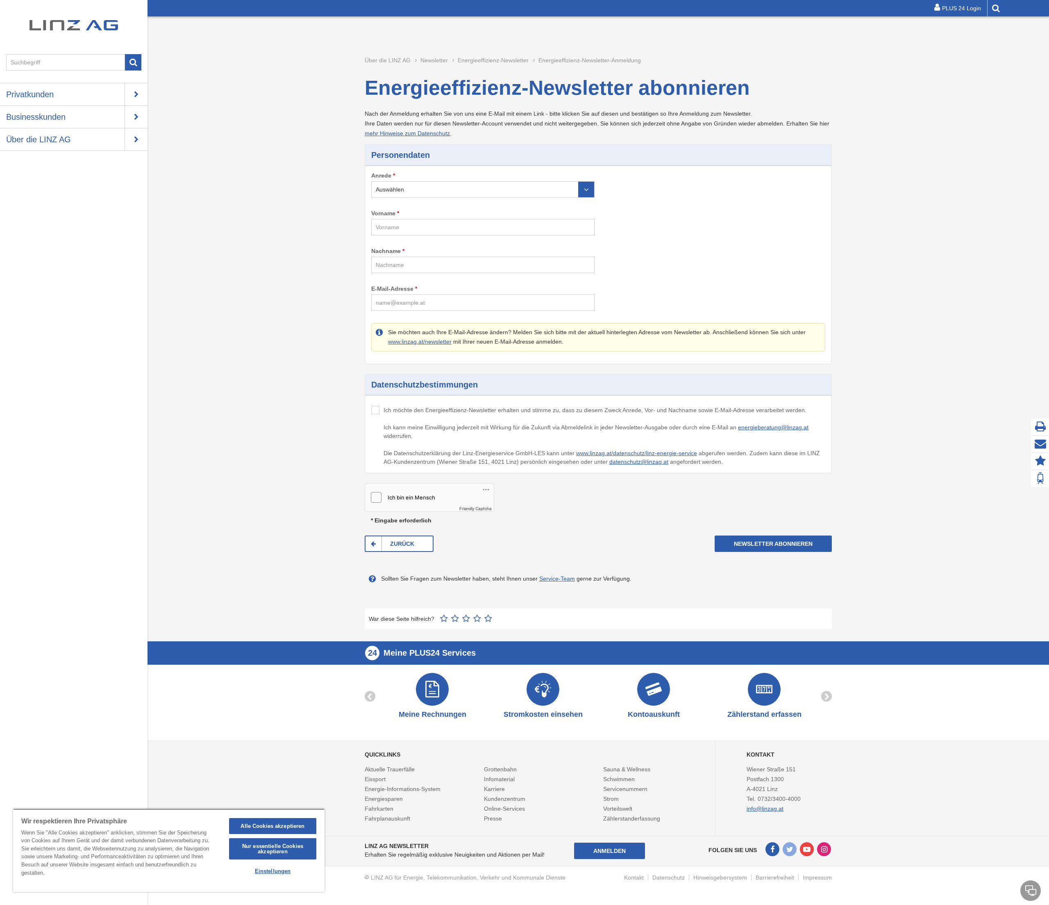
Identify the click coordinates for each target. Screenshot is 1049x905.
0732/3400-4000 (779, 799)
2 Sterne (455, 618)
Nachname (386, 251)
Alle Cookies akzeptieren (272, 826)
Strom (611, 799)
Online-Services (504, 808)
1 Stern (444, 618)
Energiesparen (384, 799)
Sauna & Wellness (626, 769)
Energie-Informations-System (402, 789)
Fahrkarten (379, 808)
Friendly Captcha (475, 508)
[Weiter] (826, 696)
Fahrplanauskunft (387, 818)
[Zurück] (370, 696)
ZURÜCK (402, 543)
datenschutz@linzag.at (638, 461)
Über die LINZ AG (38, 139)
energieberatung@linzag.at (773, 427)
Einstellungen (273, 871)
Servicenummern (625, 789)
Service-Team (557, 578)
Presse (493, 818)
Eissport (375, 779)
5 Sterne (488, 618)
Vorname (383, 213)
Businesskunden (36, 116)
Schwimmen (619, 779)
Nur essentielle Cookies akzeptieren (272, 849)
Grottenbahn (500, 769)
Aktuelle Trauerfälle (390, 769)
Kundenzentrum (504, 799)
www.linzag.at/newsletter (420, 341)
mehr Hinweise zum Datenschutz (407, 133)
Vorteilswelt (617, 808)
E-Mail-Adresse (392, 288)
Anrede (381, 175)
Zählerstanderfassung (631, 818)
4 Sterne (477, 618)
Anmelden (609, 851)
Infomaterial (499, 779)
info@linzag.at (765, 808)
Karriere (494, 789)
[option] (432, 696)
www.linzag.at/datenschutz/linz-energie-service (636, 453)
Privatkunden (30, 94)
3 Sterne (466, 618)
